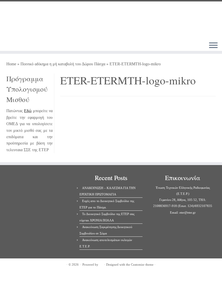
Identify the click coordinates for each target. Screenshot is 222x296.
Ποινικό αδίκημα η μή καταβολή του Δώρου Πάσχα (63, 64)
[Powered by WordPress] (101, 264)
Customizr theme (142, 264)
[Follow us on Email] (69, 48)
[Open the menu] (213, 45)
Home (11, 64)
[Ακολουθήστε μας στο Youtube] (61, 48)
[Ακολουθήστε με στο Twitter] (53, 48)
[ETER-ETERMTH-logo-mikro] (138, 129)
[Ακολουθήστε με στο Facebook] (45, 48)
